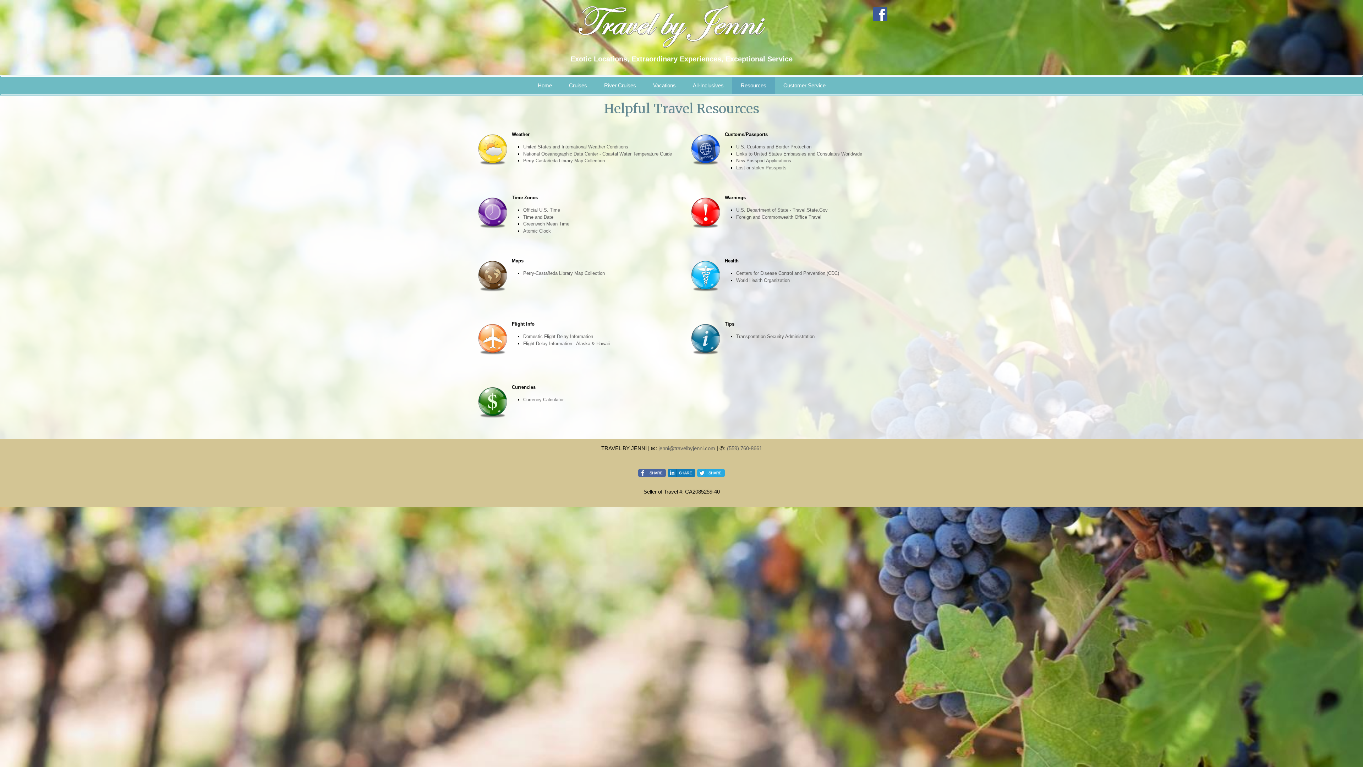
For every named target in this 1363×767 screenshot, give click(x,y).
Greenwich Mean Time (546, 224)
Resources (753, 85)
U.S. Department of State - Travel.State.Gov (782, 210)
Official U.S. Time (541, 210)
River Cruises (620, 85)
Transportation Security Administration (775, 336)
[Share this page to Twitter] (711, 473)
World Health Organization (763, 280)
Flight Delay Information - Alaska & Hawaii (566, 343)
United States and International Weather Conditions (575, 146)
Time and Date (538, 217)
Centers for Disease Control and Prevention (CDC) (787, 273)
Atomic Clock (537, 231)
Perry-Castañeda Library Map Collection (564, 160)
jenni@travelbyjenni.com (686, 448)
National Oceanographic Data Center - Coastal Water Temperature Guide (597, 154)
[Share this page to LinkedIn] (681, 473)
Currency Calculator (543, 399)
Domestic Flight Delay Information (558, 336)
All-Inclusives (708, 85)
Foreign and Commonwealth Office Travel (778, 217)
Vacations (664, 85)
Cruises (578, 85)
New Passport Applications (763, 160)
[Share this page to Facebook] (652, 473)
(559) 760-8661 (744, 448)
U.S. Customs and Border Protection (773, 146)
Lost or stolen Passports (761, 167)
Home (545, 85)
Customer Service (804, 85)
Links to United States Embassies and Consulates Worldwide (799, 154)
